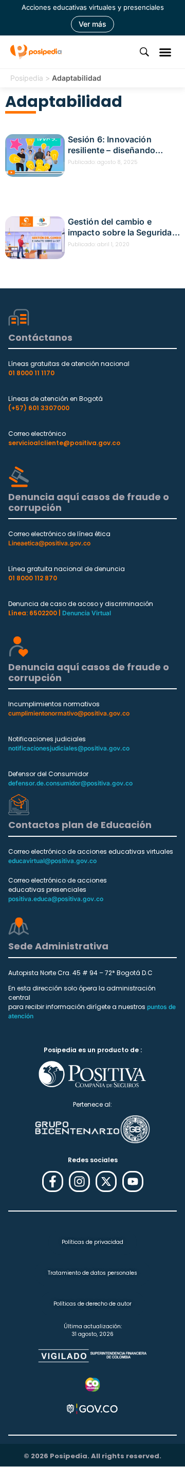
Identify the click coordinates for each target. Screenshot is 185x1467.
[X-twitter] (106, 1181)
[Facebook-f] (52, 1181)
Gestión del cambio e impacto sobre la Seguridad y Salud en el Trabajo (122, 227)
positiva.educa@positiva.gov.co (55, 899)
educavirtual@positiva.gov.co (52, 861)
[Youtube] (132, 1181)
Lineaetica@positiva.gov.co (49, 543)
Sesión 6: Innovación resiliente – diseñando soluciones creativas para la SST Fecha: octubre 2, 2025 (123, 145)
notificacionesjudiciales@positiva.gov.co (69, 748)
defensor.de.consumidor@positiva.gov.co (70, 783)
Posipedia (26, 78)
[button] (165, 52)
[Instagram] (79, 1181)
